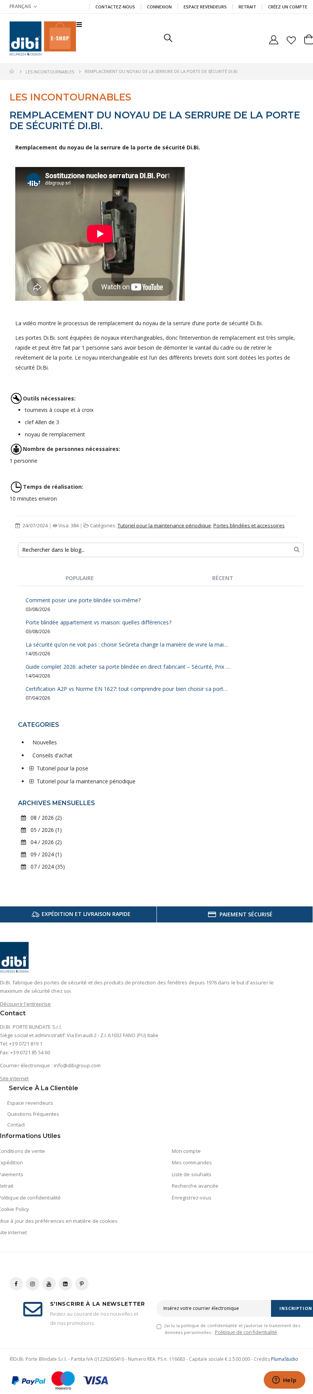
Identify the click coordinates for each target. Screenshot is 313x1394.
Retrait (247, 7)
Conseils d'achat (52, 755)
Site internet (14, 1078)
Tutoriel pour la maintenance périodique (164, 525)
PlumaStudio (284, 1359)
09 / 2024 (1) (44, 854)
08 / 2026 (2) (44, 817)
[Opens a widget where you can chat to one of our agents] (284, 1380)
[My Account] (273, 38)
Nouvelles (44, 742)
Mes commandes (192, 1162)
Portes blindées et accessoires (249, 525)
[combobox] (161, 550)
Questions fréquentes (33, 1113)
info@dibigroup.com (77, 1065)
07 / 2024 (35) (45, 866)
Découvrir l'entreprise (25, 1003)
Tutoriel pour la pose (62, 768)
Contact (16, 1124)
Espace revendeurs (205, 7)
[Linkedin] (65, 1283)
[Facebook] (16, 1283)
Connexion (159, 7)
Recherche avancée (195, 1185)
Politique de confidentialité (246, 1332)
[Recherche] (297, 549)
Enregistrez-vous (191, 1197)
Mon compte (186, 1151)
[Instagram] (32, 1283)
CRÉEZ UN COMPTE (287, 7)
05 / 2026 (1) (44, 829)
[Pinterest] (82, 1283)
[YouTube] (49, 1283)
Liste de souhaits (191, 1174)
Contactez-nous (115, 7)
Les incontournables (50, 72)
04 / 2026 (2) (44, 842)
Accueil (12, 71)
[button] (291, 38)
